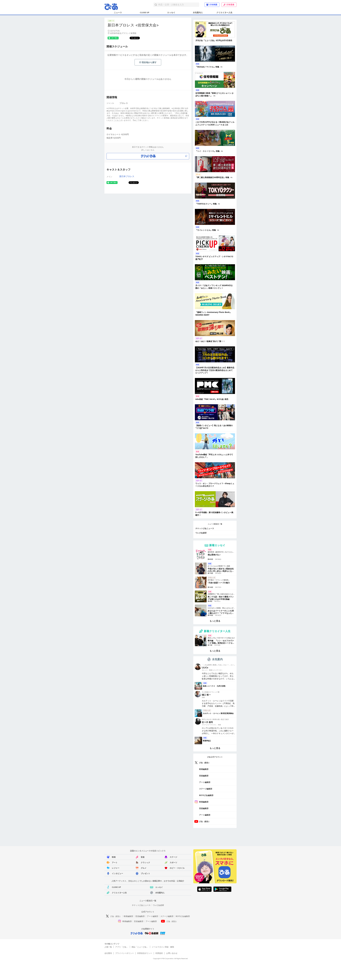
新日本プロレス (126, 176)
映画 (114, 857)
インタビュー (117, 873)
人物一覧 (108, 947)
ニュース (118, 12)
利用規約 (159, 953)
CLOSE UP (144, 12)
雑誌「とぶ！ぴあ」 (140, 947)
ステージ (173, 857)
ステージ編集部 (205, 788)
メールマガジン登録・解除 (163, 947)
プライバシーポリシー (124, 953)
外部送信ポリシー (144, 953)
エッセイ (171, 12)
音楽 (143, 857)
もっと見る (215, 620)
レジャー (115, 868)
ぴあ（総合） (204, 762)
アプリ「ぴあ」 (121, 947)
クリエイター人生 (224, 12)
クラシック (145, 862)
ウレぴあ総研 (201, 532)
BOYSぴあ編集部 (206, 795)
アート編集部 (204, 782)
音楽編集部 (203, 775)
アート (114, 862)
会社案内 (108, 953)
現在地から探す (149, 62)
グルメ (143, 868)
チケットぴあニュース (204, 528)
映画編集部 (203, 769)
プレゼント (145, 873)
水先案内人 (198, 12)
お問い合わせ (171, 953)
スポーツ (173, 862)
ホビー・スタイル (177, 868)
